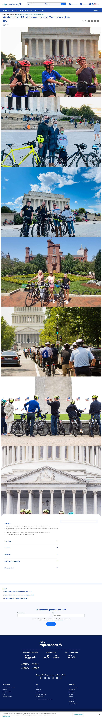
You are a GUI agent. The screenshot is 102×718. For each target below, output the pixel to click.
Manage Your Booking (41, 694)
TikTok (61, 678)
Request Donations (7, 696)
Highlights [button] (7, 523)
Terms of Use (72, 689)
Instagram (45, 678)
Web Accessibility (73, 699)
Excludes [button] (7, 554)
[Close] (99, 714)
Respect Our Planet (7, 692)
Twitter (49, 678)
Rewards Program (40, 696)
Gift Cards (71, 694)
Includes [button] (7, 548)
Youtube (57, 678)
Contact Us (38, 689)
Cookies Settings (73, 703)
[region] (51, 714)
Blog (4, 694)
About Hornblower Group (9, 687)
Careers (5, 689)
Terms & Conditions (73, 687)
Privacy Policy (72, 692)
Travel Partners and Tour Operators (44, 699)
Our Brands (14, 10)
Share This (84, 21)
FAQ (37, 687)
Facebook (41, 678)
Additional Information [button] (12, 561)
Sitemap (71, 696)
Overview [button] (7, 541)
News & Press (39, 692)
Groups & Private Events (26, 10)
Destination (6, 10)
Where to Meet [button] (9, 568)
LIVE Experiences (39, 10)
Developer (71, 701)
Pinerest (53, 678)
